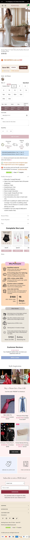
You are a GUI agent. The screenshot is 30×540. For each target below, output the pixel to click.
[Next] (27, 27)
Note (2, 118)
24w (4, 98)
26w (9, 98)
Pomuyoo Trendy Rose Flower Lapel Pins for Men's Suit (8, 443)
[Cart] (27, 5)
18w (9, 94)
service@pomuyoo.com (10, 524)
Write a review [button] (15, 357)
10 (9, 90)
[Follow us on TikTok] (16, 518)
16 (26, 90)
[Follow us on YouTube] (13, 518)
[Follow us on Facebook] (3, 518)
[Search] (5, 5)
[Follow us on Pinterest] (10, 518)
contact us (21, 164)
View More (15, 451)
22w (21, 94)
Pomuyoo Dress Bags (22, 415)
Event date (3, 112)
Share (2, 254)
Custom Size (6, 85)
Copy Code (23, 67)
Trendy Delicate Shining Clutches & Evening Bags (22, 443)
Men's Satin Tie (8, 415)
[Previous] (1, 27)
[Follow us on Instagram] (6, 518)
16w (4, 94)
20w (15, 94)
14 (20, 90)
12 (14, 90)
